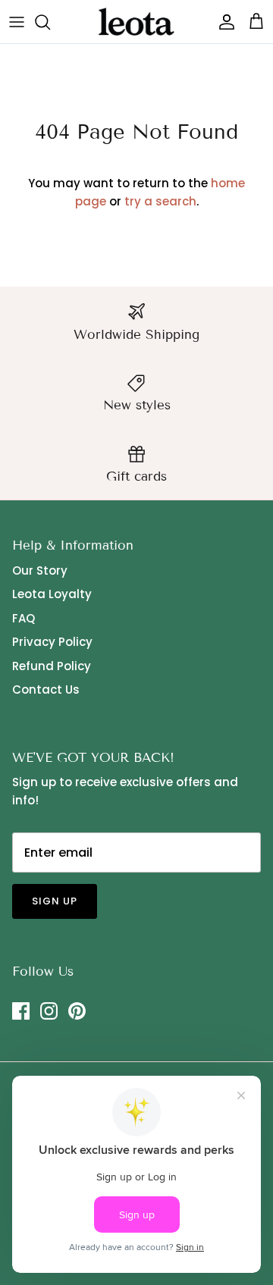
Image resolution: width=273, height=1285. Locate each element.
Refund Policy (51, 666)
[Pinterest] (77, 1011)
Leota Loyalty (52, 594)
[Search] (50, 22)
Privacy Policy (52, 642)
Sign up (54, 901)
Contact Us (46, 689)
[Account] (223, 22)
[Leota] (136, 22)
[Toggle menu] (16, 22)
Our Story (39, 570)
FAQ (23, 618)
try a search (160, 201)
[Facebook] (21, 1011)
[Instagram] (49, 1011)
